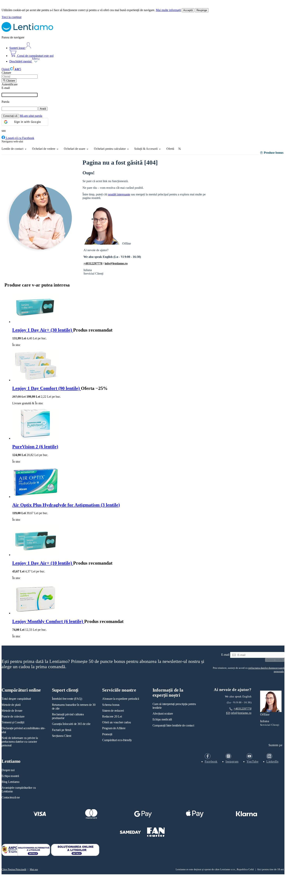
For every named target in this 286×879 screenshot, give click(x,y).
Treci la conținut (11, 17)
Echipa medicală (162, 719)
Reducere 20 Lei (112, 716)
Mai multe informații (168, 10)
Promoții (107, 734)
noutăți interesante (119, 194)
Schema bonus (110, 704)
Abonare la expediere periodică (120, 698)
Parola (5, 101)
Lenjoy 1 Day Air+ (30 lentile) (42, 330)
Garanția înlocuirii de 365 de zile (71, 724)
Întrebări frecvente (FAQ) (67, 698)
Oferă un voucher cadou (116, 722)
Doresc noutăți (275, 659)
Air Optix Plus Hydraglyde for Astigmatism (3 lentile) (66, 504)
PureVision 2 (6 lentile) (35, 446)
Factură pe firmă (61, 730)
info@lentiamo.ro (116, 263)
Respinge (202, 10)
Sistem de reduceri (113, 710)
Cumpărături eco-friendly (117, 740)
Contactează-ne (11, 797)
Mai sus (34, 869)
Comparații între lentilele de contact (173, 725)
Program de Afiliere (113, 728)
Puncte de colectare (13, 716)
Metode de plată (11, 704)
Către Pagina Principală (14, 869)
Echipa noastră (10, 776)
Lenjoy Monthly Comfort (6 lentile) (48, 621)
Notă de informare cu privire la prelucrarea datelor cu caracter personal (20, 741)
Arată (43, 108)
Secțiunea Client (61, 735)
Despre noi (8, 770)
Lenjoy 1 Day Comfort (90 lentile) (46, 388)
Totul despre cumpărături (16, 698)
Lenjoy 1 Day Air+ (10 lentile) (42, 563)
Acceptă (188, 10)
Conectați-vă (10, 115)
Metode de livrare (12, 710)
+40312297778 (92, 263)
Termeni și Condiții (13, 722)
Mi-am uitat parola (31, 115)
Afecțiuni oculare (163, 713)
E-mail (6, 88)
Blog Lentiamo (10, 781)
